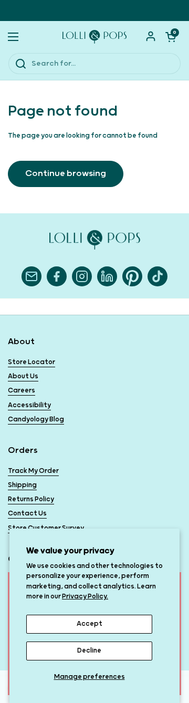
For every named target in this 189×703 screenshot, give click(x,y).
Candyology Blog (36, 419)
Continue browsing (65, 174)
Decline (89, 651)
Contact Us (27, 514)
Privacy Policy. (85, 597)
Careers (21, 391)
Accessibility (29, 405)
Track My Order (33, 471)
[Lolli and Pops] (94, 36)
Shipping (22, 485)
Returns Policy (31, 499)
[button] (170, 36)
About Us (23, 376)
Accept (89, 624)
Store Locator (31, 362)
